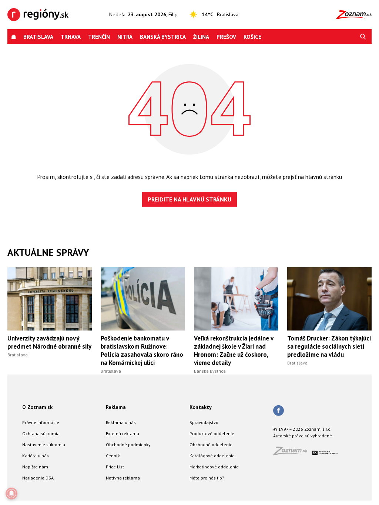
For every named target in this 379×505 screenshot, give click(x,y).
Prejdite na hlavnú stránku (189, 199)
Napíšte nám (35, 467)
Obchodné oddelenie (211, 444)
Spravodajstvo (204, 422)
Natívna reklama (123, 478)
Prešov (226, 36)
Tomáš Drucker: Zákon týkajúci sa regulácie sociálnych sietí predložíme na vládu (329, 346)
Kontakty (201, 407)
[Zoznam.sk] (292, 453)
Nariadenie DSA (38, 478)
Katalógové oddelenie (212, 455)
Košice (252, 36)
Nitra (125, 36)
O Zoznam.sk (37, 407)
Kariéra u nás (35, 455)
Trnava (71, 36)
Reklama (116, 407)
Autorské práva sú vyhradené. (303, 435)
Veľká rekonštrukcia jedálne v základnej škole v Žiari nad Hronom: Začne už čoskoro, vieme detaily (233, 350)
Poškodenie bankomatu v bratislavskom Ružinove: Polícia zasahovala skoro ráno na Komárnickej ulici (142, 350)
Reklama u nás (121, 422)
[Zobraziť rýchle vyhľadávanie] (363, 36)
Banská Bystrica (163, 36)
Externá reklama (122, 433)
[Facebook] (278, 411)
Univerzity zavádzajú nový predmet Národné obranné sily (49, 342)
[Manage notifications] (11, 493)
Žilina (201, 36)
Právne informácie (40, 422)
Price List (115, 467)
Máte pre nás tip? (207, 478)
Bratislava (38, 36)
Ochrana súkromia (41, 433)
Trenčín (99, 36)
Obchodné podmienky (128, 444)
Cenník (113, 455)
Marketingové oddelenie (214, 467)
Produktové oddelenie (212, 433)
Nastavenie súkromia (43, 444)
